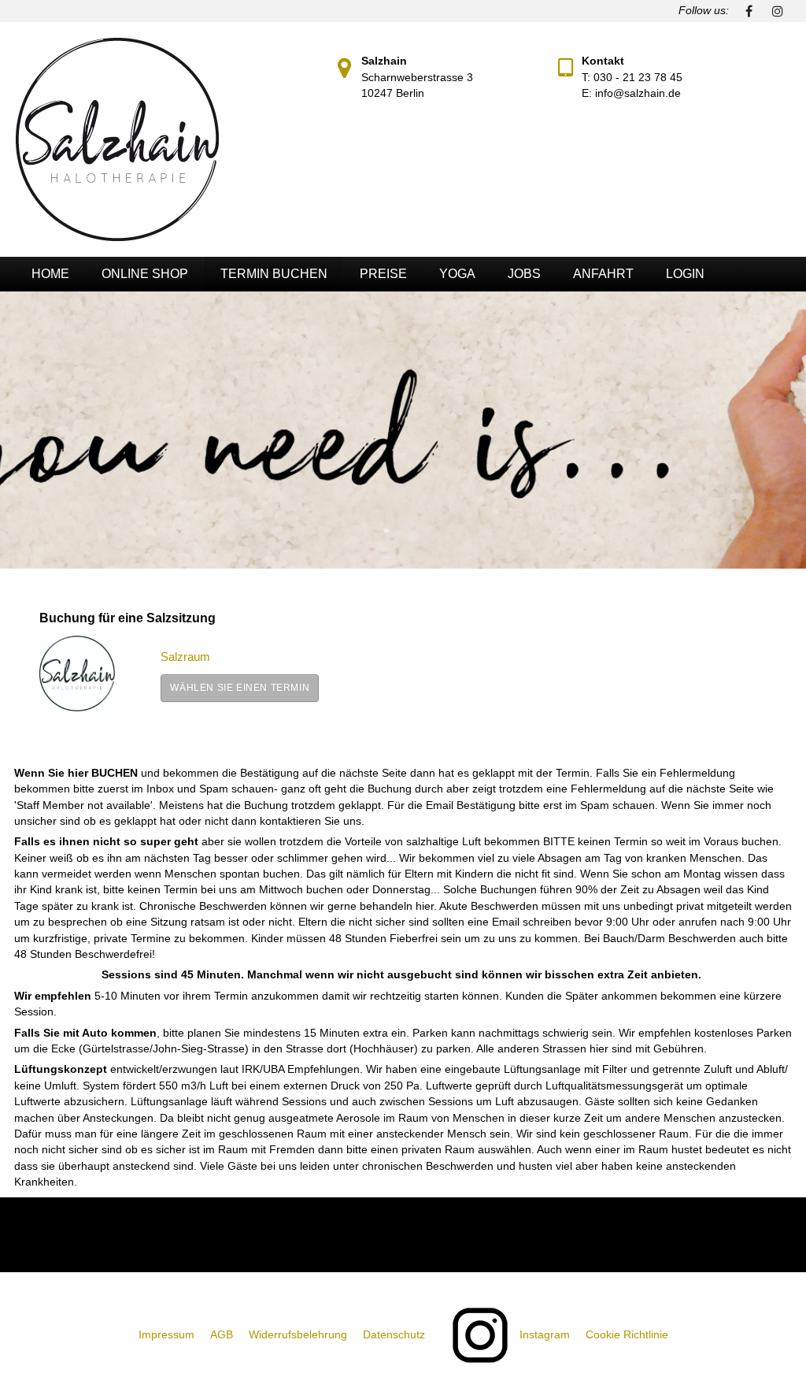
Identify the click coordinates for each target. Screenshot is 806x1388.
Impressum (166, 1335)
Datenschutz (394, 1335)
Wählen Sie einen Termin (239, 687)
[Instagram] (777, 11)
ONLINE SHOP (145, 273)
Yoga (457, 273)
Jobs (524, 273)
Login (685, 273)
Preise (383, 273)
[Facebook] (749, 11)
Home (50, 273)
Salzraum (185, 656)
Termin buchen (273, 273)
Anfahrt (603, 273)
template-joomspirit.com (800, 1130)
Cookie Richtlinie (627, 1335)
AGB (221, 1335)
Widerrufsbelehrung (298, 1335)
